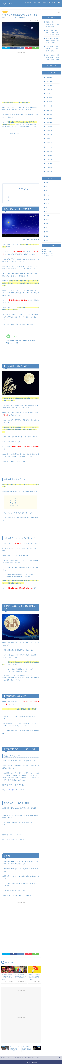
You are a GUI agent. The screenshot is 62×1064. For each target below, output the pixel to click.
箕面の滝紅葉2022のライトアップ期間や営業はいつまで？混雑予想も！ (52, 32)
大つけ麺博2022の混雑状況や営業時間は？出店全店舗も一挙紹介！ (52, 40)
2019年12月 (49, 138)
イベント (5, 11)
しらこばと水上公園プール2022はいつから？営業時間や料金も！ (52, 49)
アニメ (47, 195)
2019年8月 (49, 155)
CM (47, 182)
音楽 (47, 240)
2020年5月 (49, 126)
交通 (47, 223)
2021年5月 (49, 114)
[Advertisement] (20, 65)
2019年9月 (49, 151)
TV (46, 186)
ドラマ (47, 211)
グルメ (47, 203)
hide (26, 188)
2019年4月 (49, 171)
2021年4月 (49, 118)
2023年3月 (49, 77)
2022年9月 (49, 81)
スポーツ (48, 207)
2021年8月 (49, 101)
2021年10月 (49, 93)
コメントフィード (49, 253)
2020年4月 (49, 130)
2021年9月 (49, 97)
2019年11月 (49, 143)
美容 (47, 232)
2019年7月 (49, 159)
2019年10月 (49, 147)
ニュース (48, 215)
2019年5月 (49, 167)
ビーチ (47, 219)
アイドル (48, 191)
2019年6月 (49, 163)
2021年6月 (49, 110)
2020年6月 (49, 122)
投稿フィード (47, 251)
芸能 (47, 236)
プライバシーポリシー (49, 2)
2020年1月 (49, 134)
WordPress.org (48, 255)
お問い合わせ (27, 2)
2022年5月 (49, 85)
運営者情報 (37, 2)
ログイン (46, 249)
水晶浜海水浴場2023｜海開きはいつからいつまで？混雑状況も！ (52, 24)
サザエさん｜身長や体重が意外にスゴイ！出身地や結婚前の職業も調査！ (52, 57)
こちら (11, 790)
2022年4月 (49, 89)
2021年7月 (49, 106)
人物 (47, 228)
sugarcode (7, 3)
